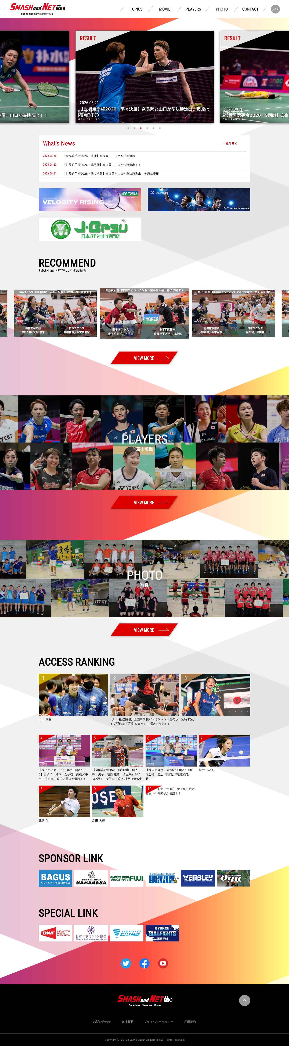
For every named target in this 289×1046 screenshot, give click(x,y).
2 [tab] (135, 128)
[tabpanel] (144, 77)
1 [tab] (129, 128)
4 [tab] (148, 128)
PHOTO (222, 9)
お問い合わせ (102, 1021)
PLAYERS (193, 9)
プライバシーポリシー (158, 1021)
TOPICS (136, 9)
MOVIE (164, 9)
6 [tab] (160, 128)
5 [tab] (154, 128)
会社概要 (127, 1021)
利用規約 (190, 1021)
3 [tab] (141, 128)
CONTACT (250, 9)
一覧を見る (230, 143)
